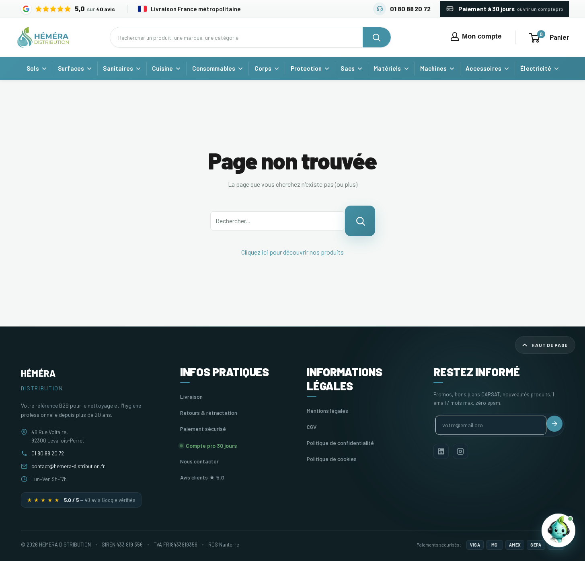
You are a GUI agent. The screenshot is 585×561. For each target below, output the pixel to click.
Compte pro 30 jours (211, 445)
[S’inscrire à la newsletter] (554, 424)
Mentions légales (327, 410)
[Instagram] (460, 451)
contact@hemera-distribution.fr (68, 466)
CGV (311, 426)
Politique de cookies (332, 458)
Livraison (191, 396)
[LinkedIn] (441, 451)
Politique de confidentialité (340, 442)
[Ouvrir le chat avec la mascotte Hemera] (558, 530)
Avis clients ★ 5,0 (202, 477)
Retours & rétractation (208, 412)
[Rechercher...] (360, 221)
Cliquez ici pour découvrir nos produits (292, 252)
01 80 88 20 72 (47, 453)
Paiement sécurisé (203, 428)
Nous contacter (199, 461)
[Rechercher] (377, 37)
